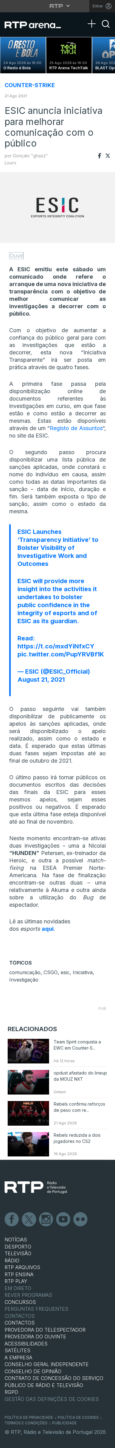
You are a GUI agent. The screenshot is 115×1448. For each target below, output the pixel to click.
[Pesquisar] (106, 29)
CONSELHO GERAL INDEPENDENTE (47, 1364)
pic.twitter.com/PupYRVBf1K (60, 654)
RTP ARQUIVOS (22, 1267)
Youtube (63, 1219)
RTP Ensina (19, 1274)
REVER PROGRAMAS (28, 1295)
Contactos (20, 1316)
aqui (48, 929)
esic (65, 972)
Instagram (46, 1219)
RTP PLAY (16, 1281)
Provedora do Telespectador (45, 1330)
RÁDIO (12, 1260)
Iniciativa (83, 972)
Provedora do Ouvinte (35, 1336)
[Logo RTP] (36, 1187)
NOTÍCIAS (16, 1239)
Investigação (23, 980)
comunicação (24, 972)
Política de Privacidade (29, 1417)
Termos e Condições (26, 1423)
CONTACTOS (20, 1323)
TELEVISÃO (18, 1253)
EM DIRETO (18, 1288)
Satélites (17, 1350)
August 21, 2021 (41, 679)
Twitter (29, 1219)
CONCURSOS (20, 1302)
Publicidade (64, 1423)
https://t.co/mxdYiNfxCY (55, 646)
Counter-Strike (30, 85)
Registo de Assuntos (76, 428)
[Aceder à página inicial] (36, 24)
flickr (80, 1219)
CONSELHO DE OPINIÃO (33, 1371)
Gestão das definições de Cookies (52, 1399)
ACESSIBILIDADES (26, 1344)
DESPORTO (18, 1247)
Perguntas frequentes (36, 1309)
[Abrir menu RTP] (57, 6)
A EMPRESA (18, 1357)
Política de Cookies (78, 1417)
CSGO (51, 972)
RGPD (11, 1392)
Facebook (12, 1219)
